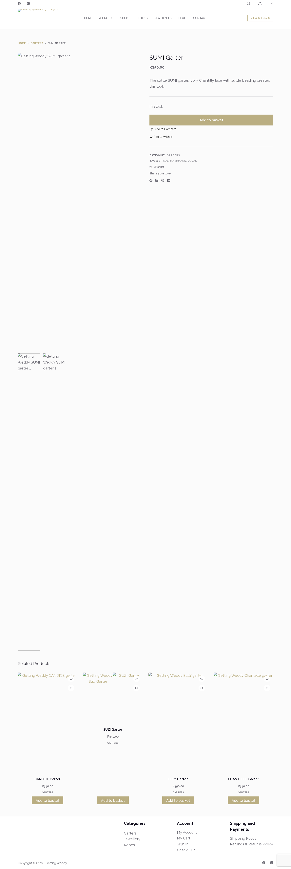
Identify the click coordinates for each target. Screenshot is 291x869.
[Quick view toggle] (71, 688)
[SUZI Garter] (113, 697)
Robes (129, 845)
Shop (124, 18)
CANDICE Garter (47, 779)
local (192, 160)
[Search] (248, 3)
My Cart (183, 838)
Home (88, 18)
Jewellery (132, 839)
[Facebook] (19, 3)
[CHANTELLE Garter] (243, 722)
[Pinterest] (162, 180)
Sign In (182, 844)
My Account (187, 832)
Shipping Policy (243, 838)
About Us (106, 18)
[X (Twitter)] (156, 180)
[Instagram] (28, 3)
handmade (178, 160)
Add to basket (211, 120)
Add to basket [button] (47, 800)
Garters (173, 155)
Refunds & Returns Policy (251, 844)
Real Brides (163, 18)
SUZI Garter (112, 729)
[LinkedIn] (168, 180)
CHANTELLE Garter (243, 779)
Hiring (143, 18)
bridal (164, 160)
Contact (200, 18)
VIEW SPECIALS (260, 17)
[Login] (260, 3)
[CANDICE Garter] (47, 722)
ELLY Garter (178, 779)
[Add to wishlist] (71, 679)
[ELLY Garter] (178, 722)
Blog (182, 18)
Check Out (186, 850)
